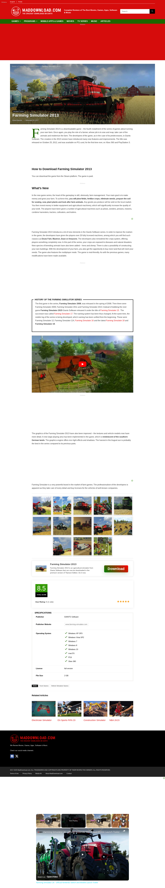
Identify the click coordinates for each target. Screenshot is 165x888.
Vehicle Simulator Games (59, 686)
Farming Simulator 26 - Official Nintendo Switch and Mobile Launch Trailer (82, 831)
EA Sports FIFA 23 (66, 720)
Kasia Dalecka (17, 120)
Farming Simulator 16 (84, 320)
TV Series (82, 21)
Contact (69, 773)
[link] (40, 832)
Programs (29, 21)
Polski (20, 2)
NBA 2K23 (114, 720)
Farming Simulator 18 (115, 320)
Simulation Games (33, 66)
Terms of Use (14, 773)
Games (15, 21)
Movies (70, 21)
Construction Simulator (95, 720)
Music (94, 21)
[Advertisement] (82, 43)
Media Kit (38, 773)
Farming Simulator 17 (63, 314)
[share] (124, 831)
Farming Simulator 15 (109, 310)
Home (14, 66)
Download (116, 569)
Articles (105, 21)
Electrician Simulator (42, 720)
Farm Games (44, 686)
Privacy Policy (27, 773)
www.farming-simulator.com (76, 624)
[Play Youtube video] (82, 364)
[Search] (152, 11)
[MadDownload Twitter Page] (17, 756)
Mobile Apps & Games (52, 21)
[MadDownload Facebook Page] (12, 756)
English (12, 2)
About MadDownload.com (54, 773)
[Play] (98, 820)
